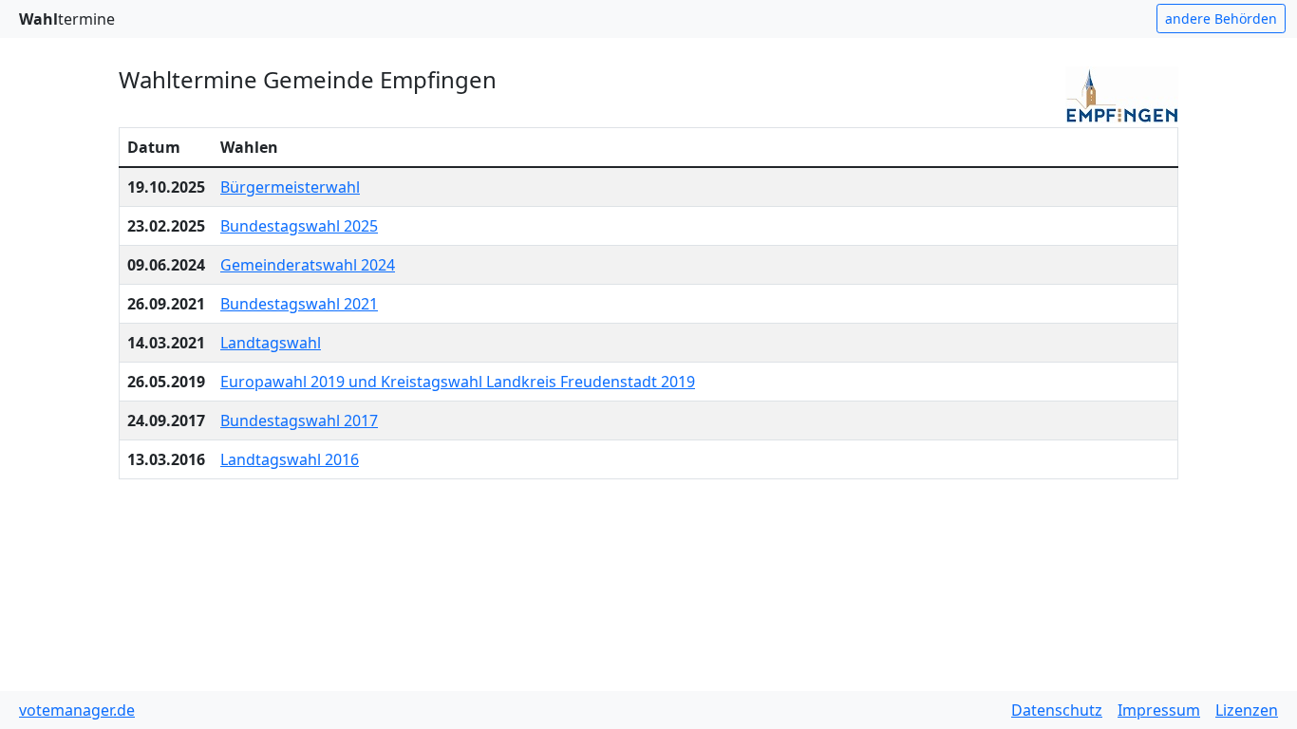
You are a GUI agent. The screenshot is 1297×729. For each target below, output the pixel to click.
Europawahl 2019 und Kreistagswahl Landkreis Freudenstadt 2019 (457, 381)
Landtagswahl (270, 342)
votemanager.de (77, 710)
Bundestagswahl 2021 (299, 303)
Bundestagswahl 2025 (299, 225)
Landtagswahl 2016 (289, 459)
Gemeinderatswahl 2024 (307, 264)
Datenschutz (1056, 710)
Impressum (1159, 710)
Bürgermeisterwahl (290, 187)
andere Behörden (1221, 18)
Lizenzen (1246, 710)
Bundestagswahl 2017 (299, 420)
